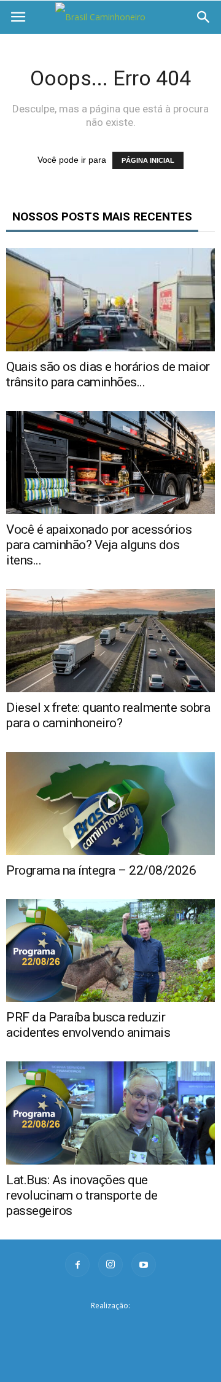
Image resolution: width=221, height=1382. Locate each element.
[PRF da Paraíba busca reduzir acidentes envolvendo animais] (110, 950)
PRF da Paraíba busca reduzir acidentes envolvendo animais (88, 1025)
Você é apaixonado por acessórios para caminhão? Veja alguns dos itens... (99, 545)
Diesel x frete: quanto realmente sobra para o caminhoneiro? (108, 715)
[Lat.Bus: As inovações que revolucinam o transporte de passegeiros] (110, 1113)
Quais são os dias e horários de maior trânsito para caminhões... (108, 374)
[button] (204, 17)
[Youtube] (143, 1264)
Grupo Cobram (110, 1325)
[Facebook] (77, 1264)
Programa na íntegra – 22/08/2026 (101, 870)
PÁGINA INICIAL (148, 160)
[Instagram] (110, 1264)
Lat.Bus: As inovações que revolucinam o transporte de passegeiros (82, 1195)
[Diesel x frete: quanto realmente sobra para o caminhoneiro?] (110, 640)
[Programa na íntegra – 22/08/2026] (110, 803)
